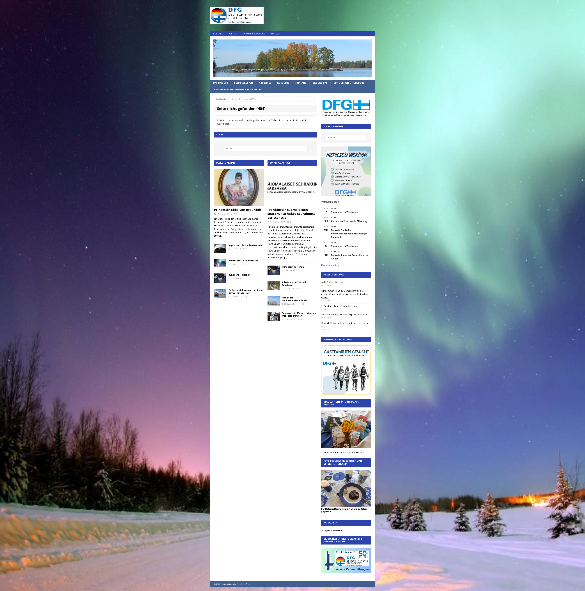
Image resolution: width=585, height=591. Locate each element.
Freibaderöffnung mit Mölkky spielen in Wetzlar (344, 314)
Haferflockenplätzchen (332, 282)
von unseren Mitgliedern (349, 82)
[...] (221, 235)
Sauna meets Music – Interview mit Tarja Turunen (299, 314)
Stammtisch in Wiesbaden (344, 212)
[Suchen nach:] (265, 148)
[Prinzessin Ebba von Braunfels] (239, 204)
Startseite (218, 34)
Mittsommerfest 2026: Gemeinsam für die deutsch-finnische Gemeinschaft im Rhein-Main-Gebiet (344, 294)
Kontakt (233, 34)
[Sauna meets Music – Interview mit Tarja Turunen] (274, 319)
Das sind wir (220, 82)
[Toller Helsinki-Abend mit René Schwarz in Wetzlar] (220, 296)
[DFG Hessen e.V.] (292, 58)
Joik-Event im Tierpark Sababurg (294, 283)
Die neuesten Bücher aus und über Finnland (342, 452)
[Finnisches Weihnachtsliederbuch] (274, 303)
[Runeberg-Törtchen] (220, 280)
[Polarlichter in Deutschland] (220, 265)
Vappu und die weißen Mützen (245, 245)
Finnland (300, 82)
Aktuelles (265, 82)
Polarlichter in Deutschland (243, 260)
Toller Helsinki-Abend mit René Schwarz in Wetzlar (246, 291)
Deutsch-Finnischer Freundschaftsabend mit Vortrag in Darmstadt (349, 234)
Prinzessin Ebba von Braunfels (238, 210)
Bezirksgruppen (243, 82)
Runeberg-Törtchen (239, 274)
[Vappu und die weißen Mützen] (220, 251)
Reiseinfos (283, 82)
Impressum (275, 34)
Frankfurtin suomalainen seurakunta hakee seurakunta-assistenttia (292, 214)
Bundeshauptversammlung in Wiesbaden (237, 89)
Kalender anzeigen (330, 265)
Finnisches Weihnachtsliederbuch (294, 299)
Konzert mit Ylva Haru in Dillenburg (349, 221)
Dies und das (320, 82)
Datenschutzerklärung (254, 34)
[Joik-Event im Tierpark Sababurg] (274, 288)
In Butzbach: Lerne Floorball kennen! (339, 306)
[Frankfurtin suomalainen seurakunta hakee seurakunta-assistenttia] (292, 204)
